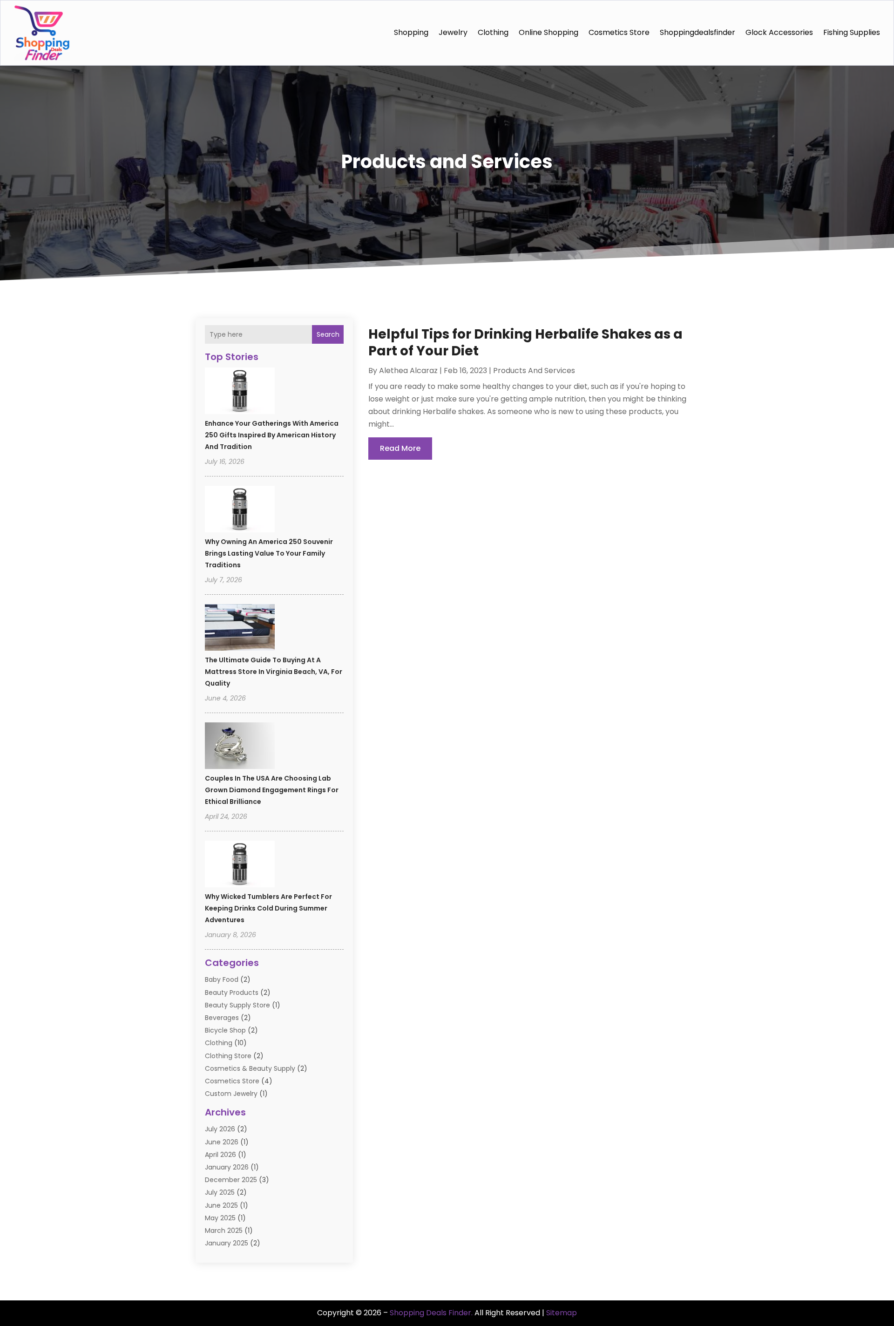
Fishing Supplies (851, 32)
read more (400, 448)
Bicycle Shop (225, 1030)
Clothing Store (228, 1056)
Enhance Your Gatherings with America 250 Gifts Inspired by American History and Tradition (272, 435)
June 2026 (221, 1142)
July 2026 (220, 1129)
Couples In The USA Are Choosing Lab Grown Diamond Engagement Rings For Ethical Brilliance (272, 790)
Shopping (411, 32)
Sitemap (561, 1312)
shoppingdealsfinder (697, 32)
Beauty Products (231, 992)
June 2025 (221, 1205)
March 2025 (224, 1230)
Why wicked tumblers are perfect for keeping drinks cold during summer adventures (268, 908)
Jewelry (453, 32)
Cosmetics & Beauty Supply (250, 1068)
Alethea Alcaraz (408, 370)
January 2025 (226, 1243)
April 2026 (220, 1154)
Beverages (222, 1017)
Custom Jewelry (231, 1093)
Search (328, 334)
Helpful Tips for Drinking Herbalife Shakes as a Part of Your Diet (525, 342)
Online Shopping (548, 32)
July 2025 (220, 1192)
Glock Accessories (779, 32)
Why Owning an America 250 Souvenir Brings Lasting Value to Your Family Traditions (269, 553)
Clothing (493, 32)
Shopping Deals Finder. (431, 1312)
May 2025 (220, 1218)
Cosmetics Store (619, 32)
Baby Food (221, 979)
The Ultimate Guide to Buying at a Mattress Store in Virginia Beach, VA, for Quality (273, 671)
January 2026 (227, 1167)
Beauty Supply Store (237, 1005)
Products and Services (534, 370)
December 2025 (231, 1179)
